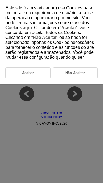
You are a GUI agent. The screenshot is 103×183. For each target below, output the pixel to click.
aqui (27, 27)
